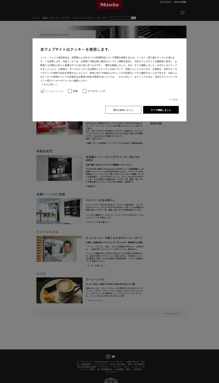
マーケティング (96, 91)
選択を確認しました (123, 109)
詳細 (175, 99)
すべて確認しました (161, 109)
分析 (75, 91)
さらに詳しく (50, 84)
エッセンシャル (54, 91)
